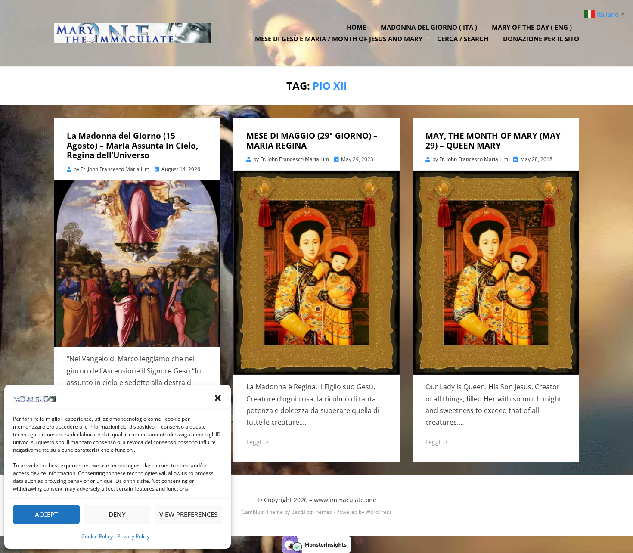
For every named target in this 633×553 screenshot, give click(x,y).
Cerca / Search (462, 38)
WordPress (379, 512)
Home (356, 27)
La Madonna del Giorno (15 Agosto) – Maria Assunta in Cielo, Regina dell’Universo (132, 145)
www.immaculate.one (345, 500)
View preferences (188, 514)
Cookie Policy (97, 536)
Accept (46, 514)
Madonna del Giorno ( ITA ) (429, 27)
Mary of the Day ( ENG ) (532, 27)
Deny (117, 514)
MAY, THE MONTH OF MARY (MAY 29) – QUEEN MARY (493, 140)
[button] (218, 398)
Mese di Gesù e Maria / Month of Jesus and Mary (338, 38)
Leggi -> (257, 442)
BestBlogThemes (311, 512)
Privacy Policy (133, 536)
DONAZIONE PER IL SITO (541, 38)
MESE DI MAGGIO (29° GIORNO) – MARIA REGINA (312, 140)
